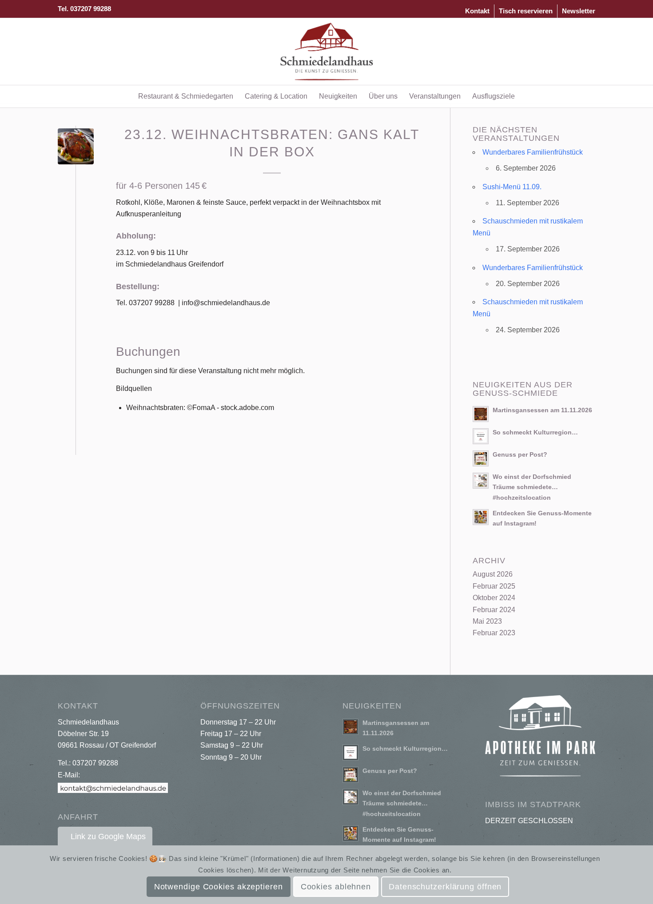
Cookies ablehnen (336, 886)
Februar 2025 (494, 586)
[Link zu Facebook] (575, 51)
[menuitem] (477, 11)
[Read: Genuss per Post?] (481, 458)
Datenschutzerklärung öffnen (445, 886)
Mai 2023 (487, 621)
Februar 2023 (494, 633)
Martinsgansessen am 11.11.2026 (542, 410)
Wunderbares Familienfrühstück (532, 152)
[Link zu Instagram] (588, 51)
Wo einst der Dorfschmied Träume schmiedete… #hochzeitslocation (532, 487)
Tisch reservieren (526, 11)
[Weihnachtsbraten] (76, 146)
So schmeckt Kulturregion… (535, 432)
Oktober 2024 (494, 597)
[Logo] (326, 51)
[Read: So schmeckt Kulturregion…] (481, 436)
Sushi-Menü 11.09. (512, 187)
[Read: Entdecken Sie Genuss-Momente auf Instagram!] (481, 517)
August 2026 (493, 574)
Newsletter (578, 11)
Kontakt (477, 11)
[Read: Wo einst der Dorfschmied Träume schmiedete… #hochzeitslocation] (481, 481)
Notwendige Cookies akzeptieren (218, 886)
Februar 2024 (494, 609)
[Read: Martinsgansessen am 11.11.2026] (481, 414)
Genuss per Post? (520, 454)
